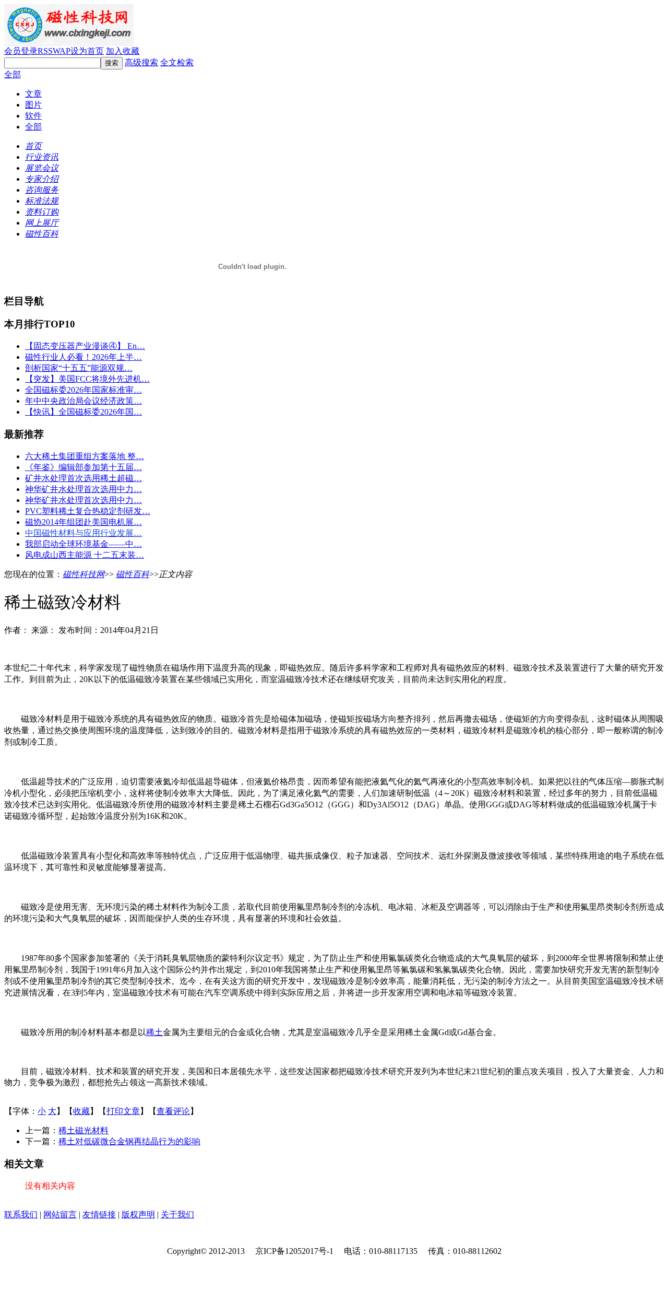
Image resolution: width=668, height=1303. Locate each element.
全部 (12, 74)
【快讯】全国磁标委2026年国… (83, 411)
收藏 (81, 1111)
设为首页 (87, 50)
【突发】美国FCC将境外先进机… (87, 378)
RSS (45, 50)
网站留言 (60, 1214)
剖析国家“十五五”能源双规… (79, 367)
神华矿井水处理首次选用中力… (83, 489)
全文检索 (177, 62)
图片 (33, 104)
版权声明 (138, 1214)
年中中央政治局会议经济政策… (83, 400)
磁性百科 (132, 574)
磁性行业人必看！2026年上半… (83, 357)
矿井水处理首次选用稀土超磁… (83, 478)
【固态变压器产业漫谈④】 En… (85, 346)
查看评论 (173, 1111)
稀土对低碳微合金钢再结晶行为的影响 (129, 1141)
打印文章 (123, 1111)
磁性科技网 (83, 574)
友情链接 (99, 1214)
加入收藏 (122, 50)
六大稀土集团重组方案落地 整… (84, 456)
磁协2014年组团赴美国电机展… (83, 522)
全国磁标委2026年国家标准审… (83, 389)
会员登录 (21, 50)
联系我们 (21, 1214)
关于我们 (177, 1214)
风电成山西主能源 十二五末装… (84, 554)
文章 (33, 93)
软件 (33, 115)
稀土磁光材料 (83, 1130)
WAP (61, 50)
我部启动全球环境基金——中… (83, 543)
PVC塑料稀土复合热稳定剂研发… (87, 511)
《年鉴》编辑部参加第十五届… (83, 467)
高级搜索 (141, 62)
